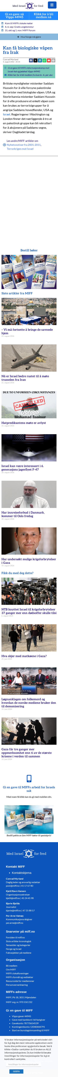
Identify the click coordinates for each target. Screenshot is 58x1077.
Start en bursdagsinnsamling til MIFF (31, 1030)
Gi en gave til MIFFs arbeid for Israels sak (29, 789)
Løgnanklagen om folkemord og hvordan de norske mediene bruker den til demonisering (28, 703)
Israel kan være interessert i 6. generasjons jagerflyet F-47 (22, 467)
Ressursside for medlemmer (20, 981)
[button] (49, 60)
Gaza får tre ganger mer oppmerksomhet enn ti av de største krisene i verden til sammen (26, 753)
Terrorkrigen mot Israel (20, 148)
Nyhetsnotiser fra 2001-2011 (24, 144)
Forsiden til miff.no (15, 937)
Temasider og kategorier (18, 945)
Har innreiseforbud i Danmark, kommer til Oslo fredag (22, 514)
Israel (6, 114)
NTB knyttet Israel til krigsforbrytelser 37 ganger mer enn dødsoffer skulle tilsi (29, 611)
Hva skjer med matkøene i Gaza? (24, 656)
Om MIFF (11, 969)
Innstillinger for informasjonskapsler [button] (23, 1064)
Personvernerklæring (17, 984)
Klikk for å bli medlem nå (43, 16)
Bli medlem (11, 965)
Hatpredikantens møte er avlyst (23, 423)
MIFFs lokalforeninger (17, 973)
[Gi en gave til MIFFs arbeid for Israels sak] (29, 778)
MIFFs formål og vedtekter (19, 977)
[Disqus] (29, 198)
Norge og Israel (13, 948)
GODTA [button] (16, 1071)
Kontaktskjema (21, 872)
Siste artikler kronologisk (18, 941)
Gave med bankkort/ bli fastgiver (28, 1019)
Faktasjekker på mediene (18, 952)
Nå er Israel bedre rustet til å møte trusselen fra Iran (25, 378)
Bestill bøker (29, 250)
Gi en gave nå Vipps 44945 (14, 16)
